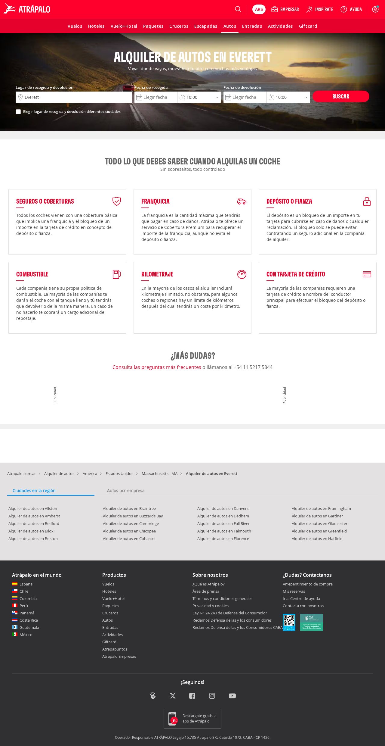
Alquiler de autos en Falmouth (224, 531)
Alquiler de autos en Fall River (223, 523)
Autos (107, 620)
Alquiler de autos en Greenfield (319, 531)
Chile (24, 591)
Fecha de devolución (242, 87)
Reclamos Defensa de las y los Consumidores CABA (237, 627)
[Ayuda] (351, 9)
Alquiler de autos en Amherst (34, 516)
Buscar (340, 96)
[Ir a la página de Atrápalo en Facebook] (192, 696)
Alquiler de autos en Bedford (33, 523)
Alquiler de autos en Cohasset (129, 538)
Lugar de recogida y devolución (44, 87)
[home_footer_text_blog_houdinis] (152, 695)
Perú (24, 605)
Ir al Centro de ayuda (301, 598)
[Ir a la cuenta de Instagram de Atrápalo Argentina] (212, 696)
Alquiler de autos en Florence (223, 538)
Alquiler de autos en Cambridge (131, 523)
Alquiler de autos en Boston (33, 538)
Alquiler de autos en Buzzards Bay (133, 516)
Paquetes (110, 605)
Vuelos (108, 584)
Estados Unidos (119, 473)
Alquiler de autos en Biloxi (31, 531)
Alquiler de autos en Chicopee (129, 531)
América (90, 473)
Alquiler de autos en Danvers (222, 508)
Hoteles (109, 591)
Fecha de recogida (151, 87)
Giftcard (109, 642)
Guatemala (29, 627)
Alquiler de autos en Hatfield (317, 538)
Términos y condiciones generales (222, 598)
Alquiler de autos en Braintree (129, 508)
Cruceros (110, 613)
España (26, 584)
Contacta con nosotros (303, 606)
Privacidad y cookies (210, 605)
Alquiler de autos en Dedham (223, 516)
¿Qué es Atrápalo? (208, 584)
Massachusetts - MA (159, 473)
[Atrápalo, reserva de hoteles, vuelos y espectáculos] (27, 9)
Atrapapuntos (114, 649)
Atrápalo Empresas (119, 656)
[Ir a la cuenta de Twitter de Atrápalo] (172, 696)
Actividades (112, 634)
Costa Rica (29, 620)
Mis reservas (294, 591)
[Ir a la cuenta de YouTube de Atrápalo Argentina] (232, 696)
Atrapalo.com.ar (21, 473)
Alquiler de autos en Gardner (317, 516)
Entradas (110, 627)
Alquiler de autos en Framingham (321, 508)
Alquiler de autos (59, 473)
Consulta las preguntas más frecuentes (157, 367)
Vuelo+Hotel (113, 598)
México (26, 634)
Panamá (27, 613)
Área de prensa (205, 591)
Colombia (28, 598)
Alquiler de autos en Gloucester (319, 523)
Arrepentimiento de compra (308, 584)
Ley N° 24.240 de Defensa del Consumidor (229, 613)
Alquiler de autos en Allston (32, 508)
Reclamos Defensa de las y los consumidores (232, 620)
